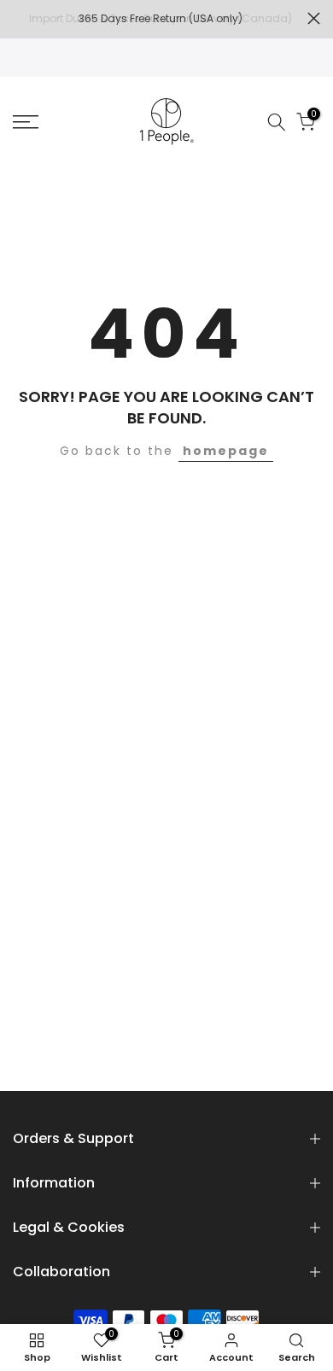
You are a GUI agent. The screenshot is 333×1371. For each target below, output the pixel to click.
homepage (226, 450)
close (313, 18)
